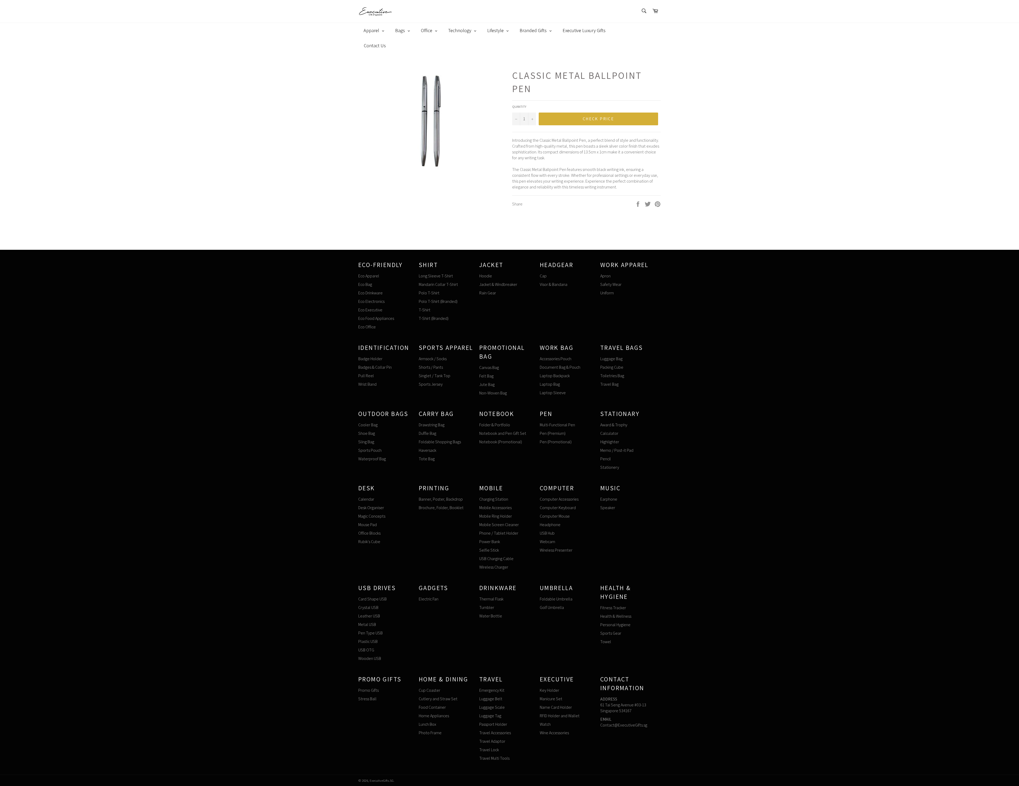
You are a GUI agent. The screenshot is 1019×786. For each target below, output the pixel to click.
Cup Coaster (429, 690)
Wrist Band (367, 384)
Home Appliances (434, 716)
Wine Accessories (554, 733)
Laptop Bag (550, 384)
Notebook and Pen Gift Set (502, 433)
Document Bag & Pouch (560, 367)
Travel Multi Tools (494, 758)
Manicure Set (551, 699)
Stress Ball (367, 699)
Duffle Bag (427, 433)
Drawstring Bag (431, 425)
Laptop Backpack (555, 376)
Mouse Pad (367, 524)
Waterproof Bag (372, 459)
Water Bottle (490, 616)
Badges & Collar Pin (375, 367)
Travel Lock (489, 750)
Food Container (432, 707)
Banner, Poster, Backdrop (441, 499)
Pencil (605, 459)
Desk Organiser (371, 507)
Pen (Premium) (552, 433)
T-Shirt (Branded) (433, 318)
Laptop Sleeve (553, 393)
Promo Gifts (368, 690)
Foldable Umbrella (556, 599)
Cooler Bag (368, 425)
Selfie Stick (489, 550)
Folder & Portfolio (494, 425)
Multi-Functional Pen (557, 425)
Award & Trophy (613, 425)
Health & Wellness (615, 616)
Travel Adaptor (492, 741)
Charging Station (493, 499)
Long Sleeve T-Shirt (436, 276)
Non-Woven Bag (493, 393)
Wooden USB (369, 658)
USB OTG (366, 650)
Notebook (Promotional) (500, 442)
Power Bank (489, 541)
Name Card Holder (556, 707)
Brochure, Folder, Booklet (441, 507)
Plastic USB (368, 641)
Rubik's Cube (369, 541)
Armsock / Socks (433, 359)
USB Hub (547, 533)
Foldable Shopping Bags (440, 442)
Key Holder (549, 690)
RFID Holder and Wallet (560, 716)
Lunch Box (427, 724)
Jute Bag (487, 384)
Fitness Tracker (613, 608)
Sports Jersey (431, 384)
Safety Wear (610, 284)
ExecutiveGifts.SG (382, 780)
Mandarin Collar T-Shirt (438, 284)
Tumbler (486, 607)
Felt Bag (486, 376)
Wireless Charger (493, 567)
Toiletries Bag (612, 376)
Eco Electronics (371, 301)
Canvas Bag (489, 367)
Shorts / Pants (431, 367)
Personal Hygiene (615, 625)
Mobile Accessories (495, 507)
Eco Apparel (368, 276)
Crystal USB (368, 607)
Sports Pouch (370, 450)
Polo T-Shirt (429, 293)
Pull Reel (366, 376)
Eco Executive (370, 310)
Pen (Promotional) (556, 442)
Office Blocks (369, 533)
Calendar (366, 499)
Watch (545, 724)
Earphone (608, 499)
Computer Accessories (559, 499)
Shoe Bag (366, 433)
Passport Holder (493, 724)
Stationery (609, 467)
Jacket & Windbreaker (498, 284)
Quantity (519, 107)
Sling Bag (366, 442)
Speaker (607, 507)
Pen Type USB (370, 633)
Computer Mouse (555, 516)
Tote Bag (427, 459)
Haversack (427, 450)
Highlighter (609, 442)
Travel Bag (609, 384)
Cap (543, 276)
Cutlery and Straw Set (438, 699)
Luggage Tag (490, 716)
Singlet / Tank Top (434, 376)
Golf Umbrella (552, 607)
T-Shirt (424, 310)
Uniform (607, 293)
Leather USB (369, 616)
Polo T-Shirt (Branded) (438, 301)
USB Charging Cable (496, 558)
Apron (605, 276)
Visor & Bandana (553, 284)
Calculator (609, 433)
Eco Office (367, 327)
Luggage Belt (490, 699)
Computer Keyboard (558, 507)
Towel (605, 642)
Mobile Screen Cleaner (499, 524)
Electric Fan (428, 599)
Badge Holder (370, 359)
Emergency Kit (491, 690)
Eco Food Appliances (376, 318)
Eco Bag (365, 284)
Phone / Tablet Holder (498, 533)
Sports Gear (610, 633)
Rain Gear (487, 293)
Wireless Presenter (556, 550)
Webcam (547, 541)
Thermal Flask (491, 599)
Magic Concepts (371, 516)
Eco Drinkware (370, 293)
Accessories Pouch (555, 359)
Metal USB (367, 624)
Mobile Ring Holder (495, 516)
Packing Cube (611, 367)
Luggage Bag (611, 359)
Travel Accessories (495, 733)
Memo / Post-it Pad (616, 450)
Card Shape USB (372, 599)
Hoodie (485, 276)
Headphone (550, 524)
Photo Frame (430, 733)
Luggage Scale (492, 707)
